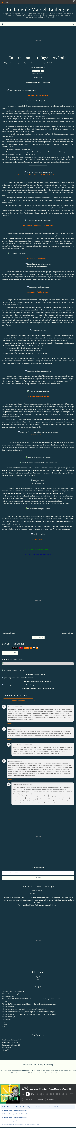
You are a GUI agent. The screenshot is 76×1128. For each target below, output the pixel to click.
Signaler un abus (64, 1070)
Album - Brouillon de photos (12, 994)
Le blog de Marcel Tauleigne (38, 9)
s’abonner (29, 1099)
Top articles (50, 1070)
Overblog (50, 1065)
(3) (5, 1050)
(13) (11, 1045)
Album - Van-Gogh (8, 1017)
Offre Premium (31, 1073)
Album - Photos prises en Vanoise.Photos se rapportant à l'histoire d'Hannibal (29, 1014)
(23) (10, 1042)
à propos (51, 1099)
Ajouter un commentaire (18, 700)
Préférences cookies (59, 1073)
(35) (11, 1040)
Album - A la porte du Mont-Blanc (14, 991)
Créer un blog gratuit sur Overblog (37, 1070)
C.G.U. (72, 1070)
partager (40, 1099)
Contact (56, 1070)
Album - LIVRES (8, 1006)
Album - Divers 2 (8, 996)
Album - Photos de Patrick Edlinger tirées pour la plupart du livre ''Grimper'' (28, 1012)
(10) (7, 1047)
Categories (26, 63)
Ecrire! (4, 1024)
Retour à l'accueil (38, 637)
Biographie (6, 1022)
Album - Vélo (6, 1019)
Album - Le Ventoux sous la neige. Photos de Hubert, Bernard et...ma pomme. (29, 1004)
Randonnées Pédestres (38, 67)
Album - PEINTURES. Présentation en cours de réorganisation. (24, 1009)
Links (4, 1027)
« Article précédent (8, 633)
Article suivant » (68, 633)
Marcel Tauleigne (35, 905)
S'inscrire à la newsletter (10, 653)
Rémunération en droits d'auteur (18, 1073)
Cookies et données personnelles (45, 1073)
